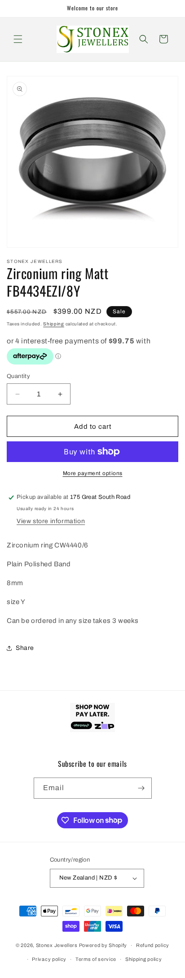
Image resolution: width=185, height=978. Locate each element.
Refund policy (152, 945)
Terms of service (95, 959)
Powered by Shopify (103, 945)
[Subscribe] (141, 788)
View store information (51, 521)
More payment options (93, 473)
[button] (18, 39)
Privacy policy (49, 959)
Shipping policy (143, 959)
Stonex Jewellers (57, 945)
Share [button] (25, 648)
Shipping (53, 323)
